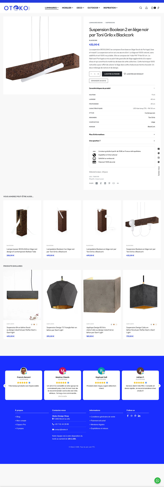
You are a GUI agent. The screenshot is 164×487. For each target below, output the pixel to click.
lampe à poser (99, 179)
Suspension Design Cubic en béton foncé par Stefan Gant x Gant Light (140, 330)
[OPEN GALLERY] (42, 55)
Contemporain (150, 113)
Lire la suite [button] (62, 396)
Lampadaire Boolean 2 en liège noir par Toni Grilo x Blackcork (61, 250)
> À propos (19, 428)
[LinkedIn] (139, 416)
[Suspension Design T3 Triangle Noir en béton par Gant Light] (62, 295)
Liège (153, 122)
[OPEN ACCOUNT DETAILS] (146, 8)
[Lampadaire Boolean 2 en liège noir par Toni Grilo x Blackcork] (62, 221)
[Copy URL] (118, 183)
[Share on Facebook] (101, 183)
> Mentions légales (96, 424)
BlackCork (151, 127)
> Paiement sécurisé (97, 421)
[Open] (158, 8)
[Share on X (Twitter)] (97, 183)
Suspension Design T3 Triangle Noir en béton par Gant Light (62, 328)
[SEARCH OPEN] (140, 8)
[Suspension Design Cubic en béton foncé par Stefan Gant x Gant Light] (142, 294)
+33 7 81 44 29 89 (61, 424)
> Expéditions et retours (98, 428)
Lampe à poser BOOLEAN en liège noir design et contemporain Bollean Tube (22, 250)
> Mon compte (20, 421)
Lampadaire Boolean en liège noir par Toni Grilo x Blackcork (101, 250)
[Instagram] (131, 416)
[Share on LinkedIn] (105, 183)
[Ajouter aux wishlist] (36, 205)
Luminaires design (96, 22)
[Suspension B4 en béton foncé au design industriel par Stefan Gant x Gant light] (22, 295)
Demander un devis (98, 81)
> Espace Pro (20, 424)
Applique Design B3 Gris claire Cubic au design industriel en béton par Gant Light (100, 330)
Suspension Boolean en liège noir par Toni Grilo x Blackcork (141, 250)
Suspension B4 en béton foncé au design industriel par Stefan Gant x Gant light (21, 330)
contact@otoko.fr (61, 430)
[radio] (31, 324)
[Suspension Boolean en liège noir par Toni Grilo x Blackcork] (142, 221)
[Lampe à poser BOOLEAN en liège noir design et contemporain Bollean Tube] (22, 221)
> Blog (17, 417)
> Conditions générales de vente (102, 417)
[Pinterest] (135, 416)
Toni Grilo (151, 117)
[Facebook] (128, 416)
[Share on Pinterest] (109, 183)
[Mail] (114, 183)
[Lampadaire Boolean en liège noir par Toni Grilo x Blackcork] (102, 221)
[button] (159, 385)
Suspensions (110, 22)
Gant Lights (10, 323)
